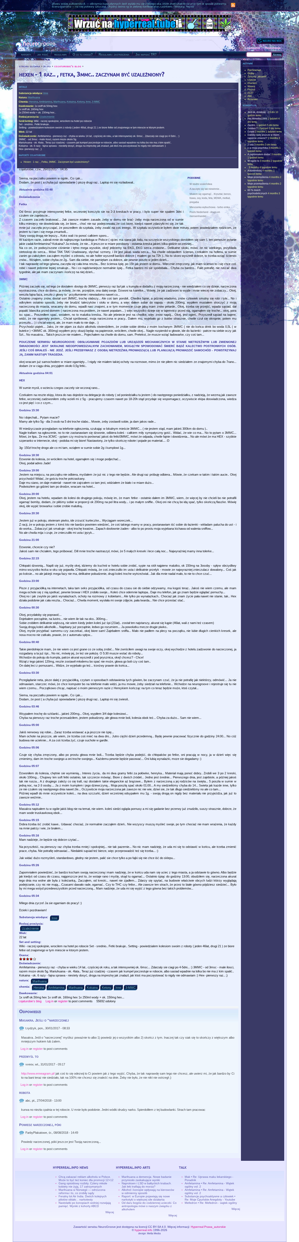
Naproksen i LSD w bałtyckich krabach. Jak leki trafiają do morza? (147, 1185)
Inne (45, 93)
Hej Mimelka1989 (257, 118)
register (63, 1001)
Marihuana (34, 97)
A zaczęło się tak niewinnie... (205, 189)
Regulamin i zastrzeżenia (114, 54)
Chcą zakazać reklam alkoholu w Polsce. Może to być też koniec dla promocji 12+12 (86, 1178)
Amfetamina (45, 101)
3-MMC (96, 101)
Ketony (81, 101)
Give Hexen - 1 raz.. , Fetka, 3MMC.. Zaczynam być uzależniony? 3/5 (27, 958)
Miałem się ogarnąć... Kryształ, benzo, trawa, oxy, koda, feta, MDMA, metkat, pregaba (210, 198)
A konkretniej (255, 170)
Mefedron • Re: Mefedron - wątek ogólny (211, 1202)
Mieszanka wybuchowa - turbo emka (210, 207)
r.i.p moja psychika (258, 147)
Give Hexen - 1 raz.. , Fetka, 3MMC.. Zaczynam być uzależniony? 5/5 (34, 958)
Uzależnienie (47, 116)
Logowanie (252, 47)
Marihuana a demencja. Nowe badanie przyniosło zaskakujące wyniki (146, 1178)
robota (24, 1093)
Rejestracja (272, 47)
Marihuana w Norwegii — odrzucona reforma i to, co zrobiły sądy (82, 1191)
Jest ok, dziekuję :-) (258, 112)
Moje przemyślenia (258, 177)
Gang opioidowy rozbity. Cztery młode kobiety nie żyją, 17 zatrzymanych (83, 1185)
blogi (47, 66)
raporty (26, 54)
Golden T (253, 128)
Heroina (33, 101)
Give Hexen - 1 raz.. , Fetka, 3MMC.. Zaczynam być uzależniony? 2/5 (24, 958)
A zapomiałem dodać (259, 154)
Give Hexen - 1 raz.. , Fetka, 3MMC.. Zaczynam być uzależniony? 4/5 (31, 958)
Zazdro (252, 125)
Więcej (109, 1212)
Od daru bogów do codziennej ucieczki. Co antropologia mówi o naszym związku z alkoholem (149, 1206)
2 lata (251, 144)
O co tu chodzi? (83, 54)
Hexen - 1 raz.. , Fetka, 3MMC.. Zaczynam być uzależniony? (56, 162)
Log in (49, 1001)
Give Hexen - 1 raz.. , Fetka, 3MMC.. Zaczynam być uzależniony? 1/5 (21, 958)
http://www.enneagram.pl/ (38, 1073)
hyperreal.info (143, 1230)
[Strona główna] (35, 44)
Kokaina (71, 101)
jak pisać (42, 54)
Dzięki (251, 131)
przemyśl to (28, 1056)
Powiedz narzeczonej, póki (40, 1125)
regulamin (60, 54)
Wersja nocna (270, 41)
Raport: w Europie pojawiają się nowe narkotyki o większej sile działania (146, 1198)
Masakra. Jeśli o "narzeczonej (44, 1020)
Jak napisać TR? (145, 54)
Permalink (21, 1028)
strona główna (29, 66)
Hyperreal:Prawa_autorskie (208, 1226)
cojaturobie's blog (67, 66)
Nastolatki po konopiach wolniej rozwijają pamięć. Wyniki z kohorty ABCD (85, 1204)
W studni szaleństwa (201, 184)
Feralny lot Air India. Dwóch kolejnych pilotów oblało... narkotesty (83, 1198)
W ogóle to (253, 160)
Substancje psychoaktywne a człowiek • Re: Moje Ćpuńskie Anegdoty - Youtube (210, 1198)
